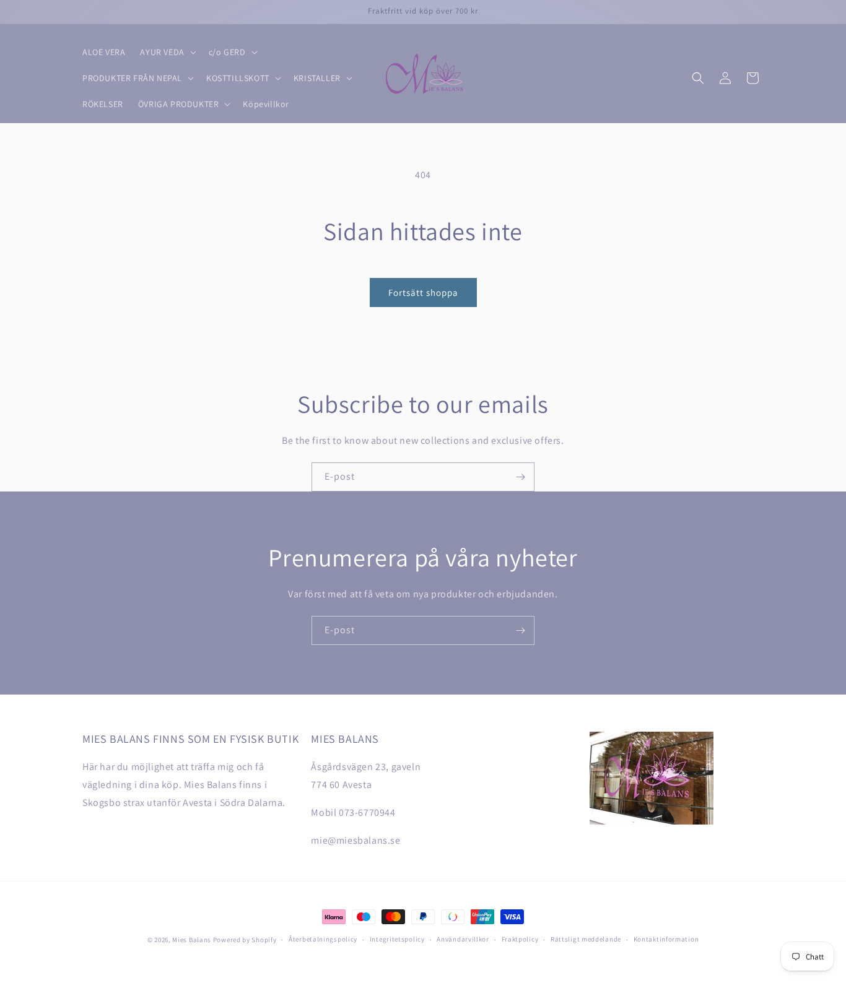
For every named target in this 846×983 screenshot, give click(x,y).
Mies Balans (191, 939)
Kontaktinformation (666, 939)
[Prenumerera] (520, 477)
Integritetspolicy (397, 939)
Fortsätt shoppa (423, 292)
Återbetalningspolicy (323, 939)
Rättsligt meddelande (586, 939)
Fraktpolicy (520, 939)
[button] (167, 52)
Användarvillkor (463, 939)
